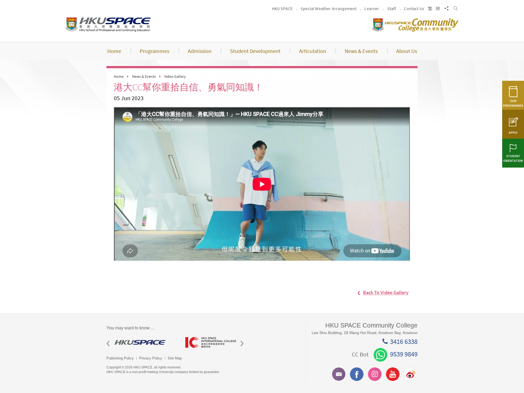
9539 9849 (404, 354)
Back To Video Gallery (386, 293)
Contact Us (414, 8)
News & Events (144, 76)
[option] (142, 342)
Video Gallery (175, 76)
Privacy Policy (150, 358)
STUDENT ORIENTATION (513, 158)
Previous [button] (108, 343)
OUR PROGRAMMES (513, 103)
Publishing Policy (120, 358)
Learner (371, 8)
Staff (391, 8)
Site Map (175, 358)
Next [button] (241, 343)
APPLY (513, 132)
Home (119, 76)
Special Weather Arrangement (328, 8)
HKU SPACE (282, 8)
